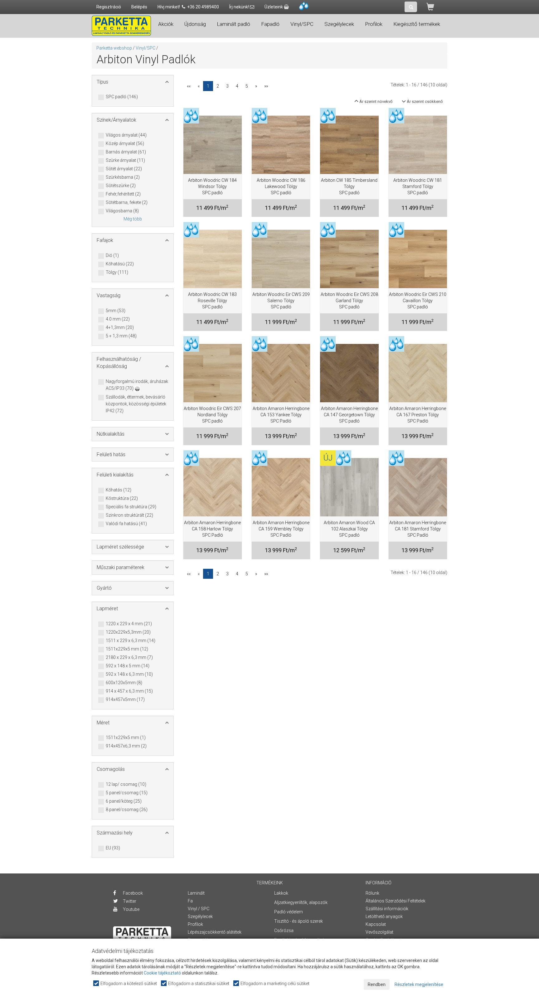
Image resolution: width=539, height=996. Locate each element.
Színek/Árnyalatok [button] (116, 120)
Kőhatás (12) (118, 489)
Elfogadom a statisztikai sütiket (198, 983)
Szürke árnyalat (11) (125, 160)
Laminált (196, 893)
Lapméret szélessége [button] (120, 547)
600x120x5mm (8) (124, 682)
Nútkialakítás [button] (110, 434)
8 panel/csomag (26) (127, 809)
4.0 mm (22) (118, 319)
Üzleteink (274, 6)
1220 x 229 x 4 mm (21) (129, 623)
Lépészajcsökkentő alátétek (214, 932)
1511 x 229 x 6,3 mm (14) (130, 640)
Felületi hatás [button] (111, 454)
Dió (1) (112, 255)
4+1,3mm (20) (120, 327)
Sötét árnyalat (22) (124, 168)
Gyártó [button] (104, 588)
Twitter (129, 901)
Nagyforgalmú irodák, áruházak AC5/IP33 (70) (137, 385)
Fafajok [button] (105, 240)
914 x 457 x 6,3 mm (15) (129, 691)
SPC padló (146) (122, 96)
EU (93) (113, 847)
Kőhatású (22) (120, 263)
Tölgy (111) (117, 272)
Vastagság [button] (108, 295)
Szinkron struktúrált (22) (129, 515)
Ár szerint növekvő (375, 101)
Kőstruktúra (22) (122, 498)
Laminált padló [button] (233, 24)
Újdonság (195, 24)
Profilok (195, 924)
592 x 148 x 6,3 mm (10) (129, 674)
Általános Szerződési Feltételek (395, 900)
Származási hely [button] (115, 833)
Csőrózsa (284, 930)
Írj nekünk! (239, 6)
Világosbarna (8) (122, 210)
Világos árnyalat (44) (126, 135)
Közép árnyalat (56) (125, 143)
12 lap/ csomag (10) (126, 784)
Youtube (130, 909)
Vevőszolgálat (379, 932)
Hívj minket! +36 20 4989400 (188, 6)
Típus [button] (102, 82)
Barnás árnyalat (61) (126, 151)
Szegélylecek (200, 916)
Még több (133, 218)
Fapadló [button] (270, 24)
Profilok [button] (373, 24)
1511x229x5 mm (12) (127, 648)
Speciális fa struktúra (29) (131, 506)
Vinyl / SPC (198, 908)
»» (266, 86)
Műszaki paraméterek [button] (120, 567)
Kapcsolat (376, 924)
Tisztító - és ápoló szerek (298, 921)
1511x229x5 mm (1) (126, 737)
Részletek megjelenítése (419, 984)
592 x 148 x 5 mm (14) (127, 665)
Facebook (132, 893)
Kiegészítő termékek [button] (416, 24)
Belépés (139, 6)
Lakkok (281, 893)
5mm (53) (115, 310)
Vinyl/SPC (145, 48)
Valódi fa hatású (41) (126, 523)
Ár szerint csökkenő (424, 101)
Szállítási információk (387, 908)
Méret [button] (103, 723)
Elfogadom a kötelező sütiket (128, 983)
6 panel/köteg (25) (124, 801)
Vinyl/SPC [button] (301, 24)
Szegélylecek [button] (339, 24)
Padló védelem (288, 911)
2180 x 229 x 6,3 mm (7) (129, 657)
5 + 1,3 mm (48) (121, 335)
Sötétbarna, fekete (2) (127, 202)
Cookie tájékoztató (162, 972)
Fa (190, 900)
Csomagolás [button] (111, 769)
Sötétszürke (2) (121, 185)
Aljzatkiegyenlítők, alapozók (301, 902)
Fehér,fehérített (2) (123, 193)
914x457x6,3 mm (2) (126, 745)
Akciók (165, 24)
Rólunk (372, 893)
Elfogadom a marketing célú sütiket (274, 983)
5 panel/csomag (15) (127, 792)
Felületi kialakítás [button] (115, 475)
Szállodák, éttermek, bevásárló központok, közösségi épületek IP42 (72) (136, 403)
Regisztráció (108, 6)
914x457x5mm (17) (125, 699)
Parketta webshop (114, 48)
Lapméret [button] (107, 609)
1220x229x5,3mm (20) (128, 632)
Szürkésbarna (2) (123, 177)
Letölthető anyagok (384, 916)
